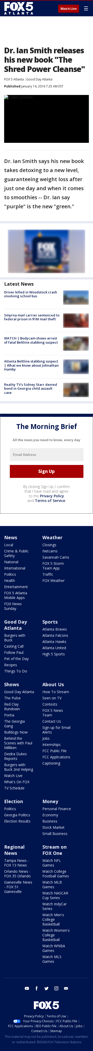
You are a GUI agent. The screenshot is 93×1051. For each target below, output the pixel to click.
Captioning (51, 763)
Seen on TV (51, 697)
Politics (10, 574)
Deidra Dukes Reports (15, 756)
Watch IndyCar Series (54, 906)
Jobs (46, 738)
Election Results (17, 821)
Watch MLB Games (52, 884)
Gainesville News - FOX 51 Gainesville (18, 887)
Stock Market (53, 827)
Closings (49, 544)
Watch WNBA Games (53, 948)
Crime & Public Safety (16, 553)
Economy (50, 814)
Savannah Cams (55, 557)
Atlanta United (54, 647)
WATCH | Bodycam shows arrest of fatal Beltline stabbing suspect (31, 340)
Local (8, 544)
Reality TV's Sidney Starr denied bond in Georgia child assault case (30, 388)
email (66, 988)
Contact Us (51, 721)
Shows (11, 684)
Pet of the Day (16, 658)
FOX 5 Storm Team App (53, 566)
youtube (27, 988)
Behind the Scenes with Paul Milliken (18, 743)
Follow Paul (14, 652)
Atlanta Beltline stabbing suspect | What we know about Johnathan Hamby (31, 365)
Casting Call (14, 646)
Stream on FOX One (54, 850)
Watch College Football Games (55, 873)
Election (13, 801)
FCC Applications (56, 756)
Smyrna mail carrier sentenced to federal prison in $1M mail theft (31, 317)
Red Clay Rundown (12, 706)
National (11, 561)
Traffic (47, 574)
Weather (52, 537)
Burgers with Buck (14, 637)
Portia (9, 715)
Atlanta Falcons (55, 635)
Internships (51, 744)
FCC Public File (54, 750)
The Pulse (12, 697)
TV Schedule (14, 788)
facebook (37, 988)
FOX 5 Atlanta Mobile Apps (15, 595)
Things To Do (15, 671)
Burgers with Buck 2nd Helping (18, 767)
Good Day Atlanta (39, 79)
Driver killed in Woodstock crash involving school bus (30, 294)
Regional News (14, 850)
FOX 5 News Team (52, 712)
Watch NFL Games (51, 863)
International (14, 568)
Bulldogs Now (16, 732)
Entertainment (16, 586)
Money (50, 801)
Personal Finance (56, 808)
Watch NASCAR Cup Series (55, 895)
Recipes (10, 664)
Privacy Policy (52, 495)
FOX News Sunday (13, 606)
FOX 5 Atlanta (14, 79)
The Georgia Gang (14, 723)
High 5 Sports (53, 654)
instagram (56, 988)
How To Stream (55, 691)
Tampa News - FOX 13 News (16, 863)
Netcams (50, 551)
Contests (49, 704)
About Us (53, 684)
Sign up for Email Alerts (56, 730)
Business (49, 821)
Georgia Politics (17, 814)
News (10, 537)
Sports (50, 622)
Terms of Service (50, 500)
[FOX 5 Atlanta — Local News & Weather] (19, 8)
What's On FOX (16, 781)
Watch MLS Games (51, 959)
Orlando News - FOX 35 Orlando (17, 873)
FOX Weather (53, 580)
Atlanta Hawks (54, 641)
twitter (46, 988)
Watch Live (68, 9)
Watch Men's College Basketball (53, 919)
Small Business (54, 833)
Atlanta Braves (54, 629)
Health (9, 580)
